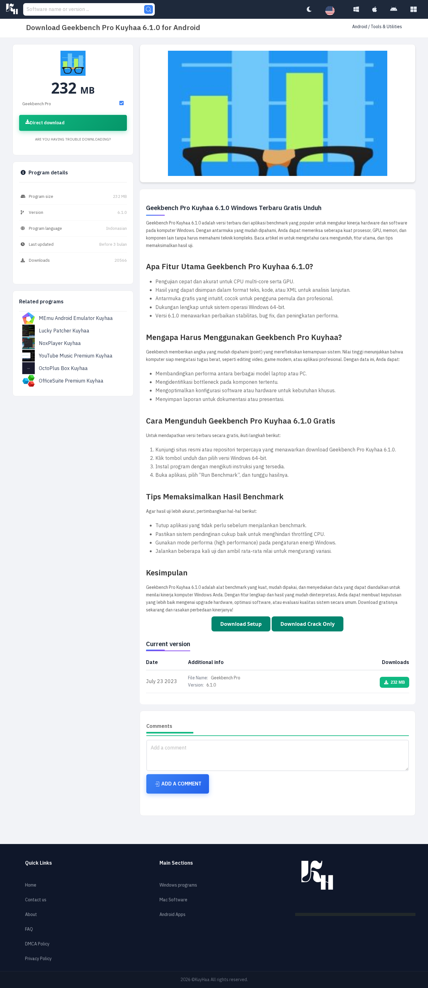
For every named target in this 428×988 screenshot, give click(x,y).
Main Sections (176, 863)
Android (360, 26)
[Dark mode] (309, 9)
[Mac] (374, 9)
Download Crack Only (307, 623)
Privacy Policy (38, 958)
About (31, 914)
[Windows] (356, 9)
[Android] (393, 9)
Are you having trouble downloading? (73, 139)
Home (30, 885)
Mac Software (173, 900)
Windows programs (178, 885)
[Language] (333, 11)
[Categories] (413, 9)
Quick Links (38, 863)
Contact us (35, 900)
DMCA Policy (37, 944)
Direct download (47, 123)
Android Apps (172, 914)
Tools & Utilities (386, 26)
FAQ (29, 929)
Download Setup (241, 623)
